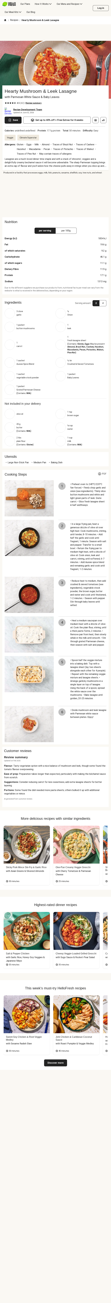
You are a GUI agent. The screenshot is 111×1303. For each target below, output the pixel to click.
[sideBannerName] (55, 196)
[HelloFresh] (9, 4)
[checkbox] (6, 103)
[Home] (5, 20)
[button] (55, 302)
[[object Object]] (95, 120)
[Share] (103, 120)
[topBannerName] (55, 32)
